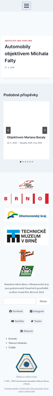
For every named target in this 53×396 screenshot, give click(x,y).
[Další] (44, 130)
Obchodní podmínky (11, 389)
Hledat (43, 301)
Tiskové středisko (18, 343)
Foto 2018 (27, 41)
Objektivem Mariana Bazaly (26, 137)
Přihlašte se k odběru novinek (26, 377)
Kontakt (13, 338)
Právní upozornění (36, 389)
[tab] (20, 162)
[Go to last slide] (8, 130)
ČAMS (12, 347)
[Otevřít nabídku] (26, 6)
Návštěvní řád (24, 389)
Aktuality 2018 (13, 41)
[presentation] (26, 116)
